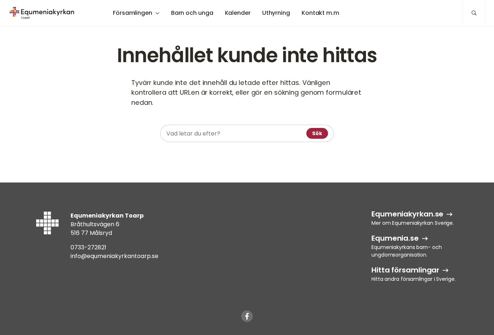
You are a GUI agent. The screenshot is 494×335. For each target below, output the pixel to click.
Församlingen (132, 13)
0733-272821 (88, 247)
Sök (317, 133)
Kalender (238, 13)
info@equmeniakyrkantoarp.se (114, 256)
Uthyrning (276, 13)
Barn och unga (192, 13)
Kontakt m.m (320, 13)
